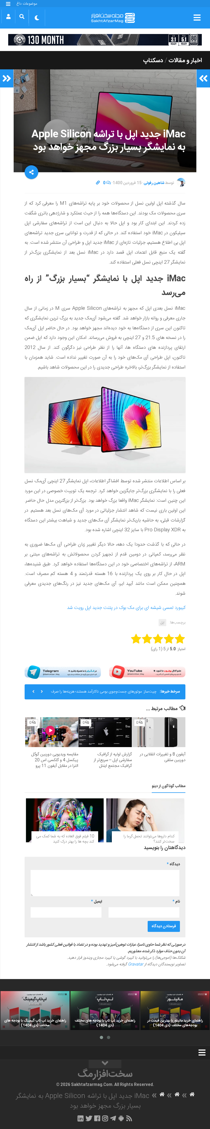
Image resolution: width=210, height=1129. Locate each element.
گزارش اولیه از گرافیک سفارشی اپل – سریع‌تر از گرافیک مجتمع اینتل (113, 760)
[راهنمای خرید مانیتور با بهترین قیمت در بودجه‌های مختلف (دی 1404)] (175, 1010)
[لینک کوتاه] (98, 183)
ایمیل (96, 901)
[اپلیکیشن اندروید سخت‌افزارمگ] (121, 1118)
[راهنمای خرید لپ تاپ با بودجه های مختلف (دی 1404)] (105, 1010)
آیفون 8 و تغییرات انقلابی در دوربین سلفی (162, 757)
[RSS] (129, 1118)
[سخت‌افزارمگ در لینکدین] (80, 1118)
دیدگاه (173, 864)
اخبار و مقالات (185, 61)
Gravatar (135, 964)
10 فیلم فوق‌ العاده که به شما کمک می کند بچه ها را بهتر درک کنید (65, 839)
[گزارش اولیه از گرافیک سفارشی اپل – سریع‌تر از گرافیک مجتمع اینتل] (105, 732)
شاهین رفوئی (154, 183)
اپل (162, 622)
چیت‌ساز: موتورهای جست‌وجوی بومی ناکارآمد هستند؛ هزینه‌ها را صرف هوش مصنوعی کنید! (103, 693)
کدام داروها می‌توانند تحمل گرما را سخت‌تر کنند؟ (149, 839)
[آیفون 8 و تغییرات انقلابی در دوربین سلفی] (158, 732)
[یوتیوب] (147, 672)
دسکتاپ (153, 61)
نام (176, 901)
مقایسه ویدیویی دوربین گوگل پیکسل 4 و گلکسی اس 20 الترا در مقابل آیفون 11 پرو (54, 760)
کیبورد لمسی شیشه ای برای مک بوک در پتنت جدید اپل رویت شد (126, 608)
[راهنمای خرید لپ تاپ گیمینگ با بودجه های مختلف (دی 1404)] (35, 1010)
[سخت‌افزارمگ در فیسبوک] (97, 1118)
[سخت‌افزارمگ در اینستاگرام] (105, 1118)
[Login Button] (8, 16)
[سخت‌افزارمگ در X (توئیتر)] (89, 1118)
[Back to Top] (105, 1064)
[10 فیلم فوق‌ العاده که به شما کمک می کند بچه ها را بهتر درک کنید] (65, 820)
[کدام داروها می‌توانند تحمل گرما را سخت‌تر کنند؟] (145, 820)
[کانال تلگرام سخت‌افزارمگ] (113, 1118)
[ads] (105, 40)
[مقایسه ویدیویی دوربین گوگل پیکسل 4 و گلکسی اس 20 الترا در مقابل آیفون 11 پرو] (51, 732)
